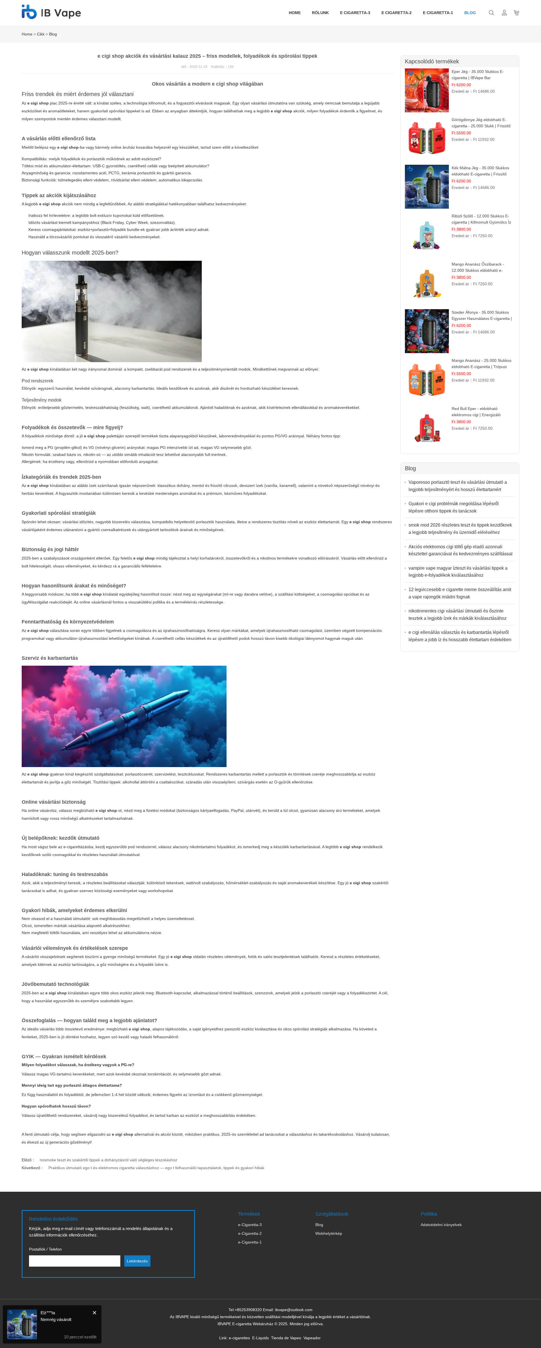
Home (295, 12)
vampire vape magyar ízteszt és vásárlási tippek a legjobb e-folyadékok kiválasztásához (458, 572)
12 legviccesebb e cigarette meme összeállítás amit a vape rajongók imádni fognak (460, 593)
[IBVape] (51, 16)
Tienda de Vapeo (286, 1338)
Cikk (41, 34)
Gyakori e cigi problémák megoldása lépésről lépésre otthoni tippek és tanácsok (454, 507)
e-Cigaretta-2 (250, 1233)
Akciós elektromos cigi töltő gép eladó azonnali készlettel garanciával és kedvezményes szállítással (461, 550)
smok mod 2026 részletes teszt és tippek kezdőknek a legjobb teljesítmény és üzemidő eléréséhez (460, 529)
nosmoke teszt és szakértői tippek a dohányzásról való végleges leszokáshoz (108, 1160)
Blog (470, 12)
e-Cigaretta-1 (250, 1242)
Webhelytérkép (328, 1233)
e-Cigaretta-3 (250, 1224)
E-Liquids (260, 1338)
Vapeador (312, 1338)
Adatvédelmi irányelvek (441, 1224)
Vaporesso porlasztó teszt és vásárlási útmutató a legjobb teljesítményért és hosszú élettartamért (458, 486)
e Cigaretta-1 (438, 12)
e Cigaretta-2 (397, 12)
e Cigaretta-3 (355, 12)
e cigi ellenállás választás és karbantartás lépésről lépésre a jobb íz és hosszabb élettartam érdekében (460, 636)
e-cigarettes (239, 1338)
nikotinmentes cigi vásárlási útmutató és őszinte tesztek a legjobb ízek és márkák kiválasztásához (458, 615)
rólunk (320, 12)
